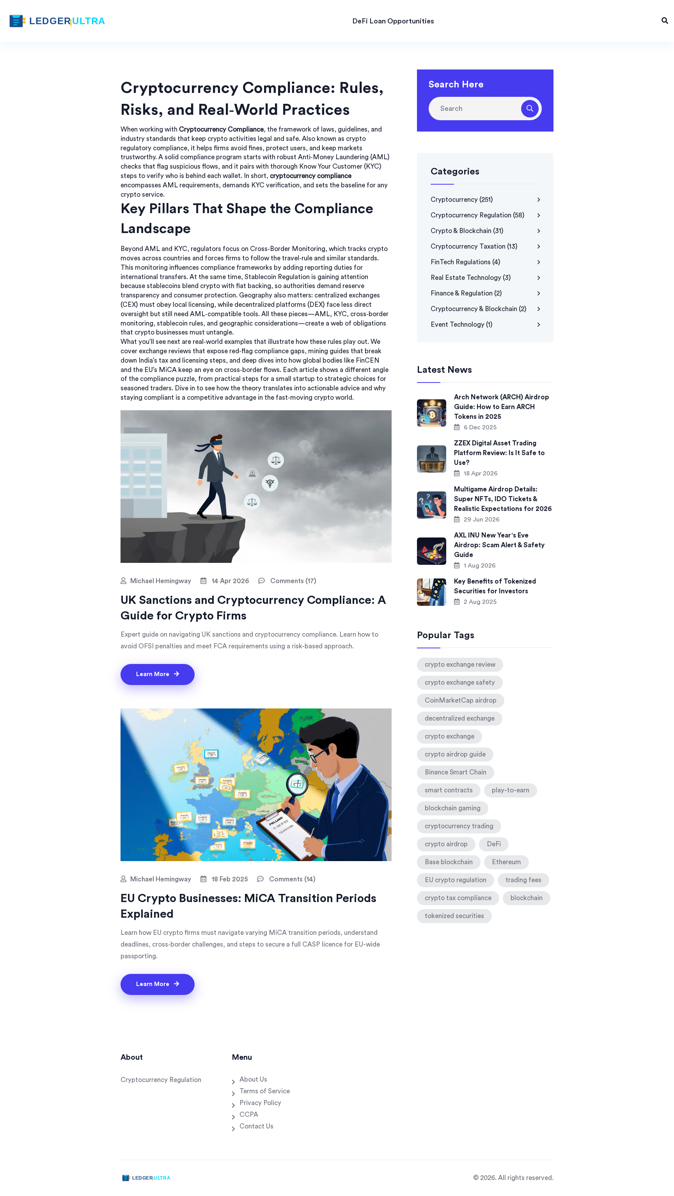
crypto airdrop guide (455, 754)
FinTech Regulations (465, 262)
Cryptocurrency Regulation (478, 215)
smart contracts (449, 790)
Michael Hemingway (160, 581)
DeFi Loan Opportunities (393, 21)
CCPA (248, 1114)
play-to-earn (510, 790)
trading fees (523, 880)
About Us (253, 1079)
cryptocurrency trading (459, 826)
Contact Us (256, 1126)
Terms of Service (264, 1091)
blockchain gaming (453, 808)
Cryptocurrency (462, 199)
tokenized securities (454, 916)
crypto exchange (449, 736)
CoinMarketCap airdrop (461, 700)
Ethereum (506, 862)
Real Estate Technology (471, 277)
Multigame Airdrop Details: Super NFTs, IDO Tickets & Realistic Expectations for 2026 (503, 499)
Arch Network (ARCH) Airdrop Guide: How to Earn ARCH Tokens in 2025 (501, 407)
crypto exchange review (460, 664)
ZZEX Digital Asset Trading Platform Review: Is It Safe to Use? (499, 453)
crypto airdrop (446, 844)
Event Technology (462, 324)
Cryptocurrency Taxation (474, 246)
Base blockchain (449, 862)
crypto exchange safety (460, 682)
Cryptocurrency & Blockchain (479, 309)
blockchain (527, 898)
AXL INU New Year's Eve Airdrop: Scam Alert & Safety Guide (499, 545)
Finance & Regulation (466, 293)
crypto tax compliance (458, 898)
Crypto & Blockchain (467, 231)
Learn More (153, 674)
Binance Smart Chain (455, 772)
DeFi (494, 844)
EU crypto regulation (455, 880)
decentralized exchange (460, 718)
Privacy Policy (260, 1103)
